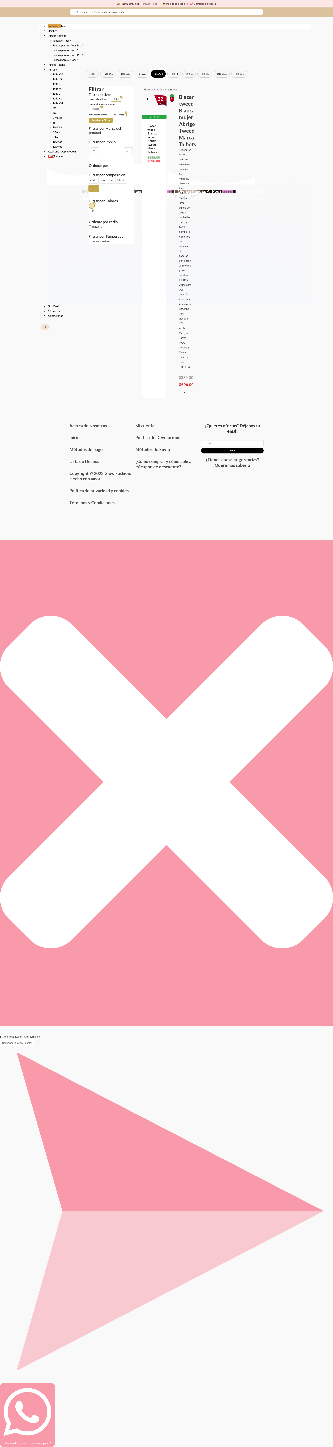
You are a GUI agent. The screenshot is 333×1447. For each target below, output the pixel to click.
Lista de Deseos (84, 461)
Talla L (56, 93)
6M (55, 122)
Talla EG (204, 73)
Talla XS (57, 79)
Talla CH (158, 73)
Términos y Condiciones (92, 502)
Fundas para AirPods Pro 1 (68, 54)
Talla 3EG (239, 73)
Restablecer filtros (101, 120)
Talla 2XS (125, 73)
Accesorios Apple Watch (62, 151)
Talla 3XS (108, 73)
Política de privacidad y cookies (99, 490)
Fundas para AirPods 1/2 (67, 59)
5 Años (57, 132)
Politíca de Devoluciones (158, 437)
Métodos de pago (86, 449)
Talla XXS (58, 74)
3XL (55, 108)
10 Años (57, 141)
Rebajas (55, 156)
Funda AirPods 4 (62, 40)
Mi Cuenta (54, 311)
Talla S (56, 83)
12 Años (57, 146)
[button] (93, 180)
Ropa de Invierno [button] (101, 241)
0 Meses (57, 117)
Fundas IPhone (56, 64)
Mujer (58, 26)
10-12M (57, 127)
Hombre (52, 30)
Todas (92, 73)
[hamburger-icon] (306, 25)
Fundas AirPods (57, 35)
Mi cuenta (144, 425)
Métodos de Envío (152, 449)
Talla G (189, 73)
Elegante (97, 226)
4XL (55, 112)
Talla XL (57, 98)
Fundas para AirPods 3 (66, 50)
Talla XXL (58, 103)
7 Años (57, 137)
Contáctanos (55, 315)
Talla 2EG (222, 73)
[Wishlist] (189, 392)
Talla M (57, 88)
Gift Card (53, 306)
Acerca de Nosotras (88, 425)
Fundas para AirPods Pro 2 (68, 45)
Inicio (74, 437)
